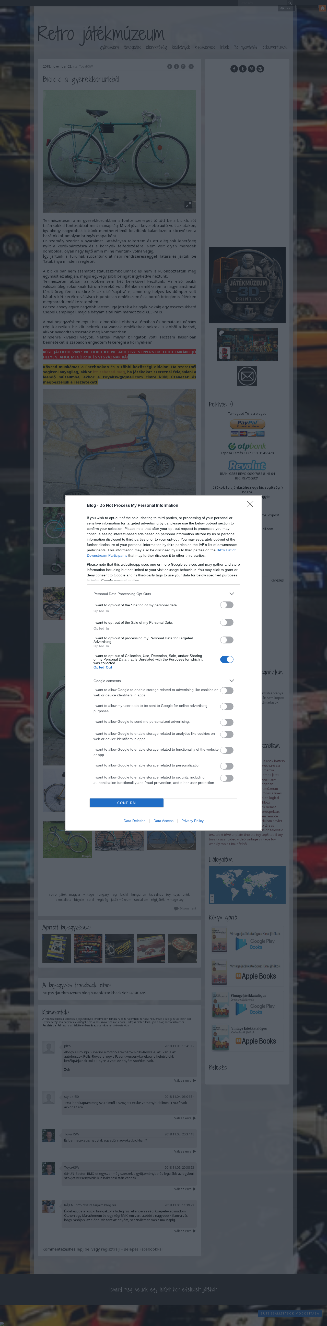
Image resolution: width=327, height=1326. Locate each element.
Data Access (163, 821)
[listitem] (163, 593)
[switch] (226, 604)
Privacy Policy (192, 821)
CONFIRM (126, 803)
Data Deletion (135, 821)
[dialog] (163, 663)
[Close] (252, 506)
